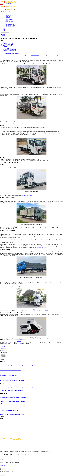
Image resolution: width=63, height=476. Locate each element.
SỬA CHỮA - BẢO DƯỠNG (9, 21)
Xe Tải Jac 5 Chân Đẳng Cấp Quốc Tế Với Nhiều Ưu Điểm (11, 390)
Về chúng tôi (4, 13)
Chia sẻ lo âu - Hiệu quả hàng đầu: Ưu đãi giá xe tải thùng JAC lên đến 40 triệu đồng (16, 365)
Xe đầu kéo (8, 17)
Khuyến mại (4, 28)
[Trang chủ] (8, 2)
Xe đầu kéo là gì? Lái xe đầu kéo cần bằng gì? (9, 375)
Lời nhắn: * (2, 474)
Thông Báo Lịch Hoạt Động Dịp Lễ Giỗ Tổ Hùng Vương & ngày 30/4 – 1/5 (14, 397)
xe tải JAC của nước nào (35, 55)
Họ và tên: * (2, 471)
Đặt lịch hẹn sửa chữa (9, 27)
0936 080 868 (19, 343)
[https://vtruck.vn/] (8, 7)
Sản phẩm (4, 14)
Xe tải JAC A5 (3, 346)
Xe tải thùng (8, 16)
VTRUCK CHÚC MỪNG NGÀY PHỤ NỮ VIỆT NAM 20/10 (12, 414)
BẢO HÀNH (7, 20)
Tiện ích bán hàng (7, 23)
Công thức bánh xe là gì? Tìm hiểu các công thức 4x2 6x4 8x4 (12, 380)
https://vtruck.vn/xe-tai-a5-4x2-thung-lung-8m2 (39, 247)
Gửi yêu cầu (2, 359)
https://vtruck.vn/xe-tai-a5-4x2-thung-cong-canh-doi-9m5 (39, 310)
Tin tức (4, 29)
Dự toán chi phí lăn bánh (10, 24)
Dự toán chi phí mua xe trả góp (10, 25)
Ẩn (3, 42)
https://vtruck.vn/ (5, 343)
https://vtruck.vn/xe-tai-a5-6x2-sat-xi (26, 195)
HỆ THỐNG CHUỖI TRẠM (9, 22)
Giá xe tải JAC (19, 341)
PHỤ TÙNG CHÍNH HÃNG (9, 19)
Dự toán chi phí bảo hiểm (10, 26)
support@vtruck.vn (3, 3)
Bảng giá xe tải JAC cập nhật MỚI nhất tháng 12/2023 (10, 370)
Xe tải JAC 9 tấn (3, 348)
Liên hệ (4, 30)
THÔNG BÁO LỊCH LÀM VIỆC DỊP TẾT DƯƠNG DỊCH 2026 (12, 401)
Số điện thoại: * (2, 472)
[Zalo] (1, 467)
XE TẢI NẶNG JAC (8, 15)
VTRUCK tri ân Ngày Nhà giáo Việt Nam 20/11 (9, 410)
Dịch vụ (4, 18)
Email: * (1, 473)
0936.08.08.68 (9, 3)
